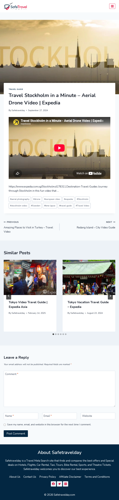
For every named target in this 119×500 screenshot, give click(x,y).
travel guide (65, 205)
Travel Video (82, 205)
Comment (11, 374)
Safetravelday (18, 110)
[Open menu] (112, 6)
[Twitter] (59, 484)
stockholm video (18, 205)
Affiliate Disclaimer (70, 477)
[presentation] (30, 277)
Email (48, 416)
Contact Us (29, 477)
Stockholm (82, 199)
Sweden (35, 205)
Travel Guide (16, 89)
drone (36, 199)
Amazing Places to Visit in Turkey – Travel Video (28, 227)
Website (87, 416)
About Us (14, 477)
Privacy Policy (47, 477)
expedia (68, 199)
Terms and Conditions (97, 477)
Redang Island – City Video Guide (96, 225)
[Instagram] (65, 484)
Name (9, 416)
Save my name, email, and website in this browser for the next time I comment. (49, 424)
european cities (52, 199)
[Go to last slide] (8, 296)
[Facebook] (53, 484)
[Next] (110, 296)
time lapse (49, 205)
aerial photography (19, 199)
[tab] (53, 334)
